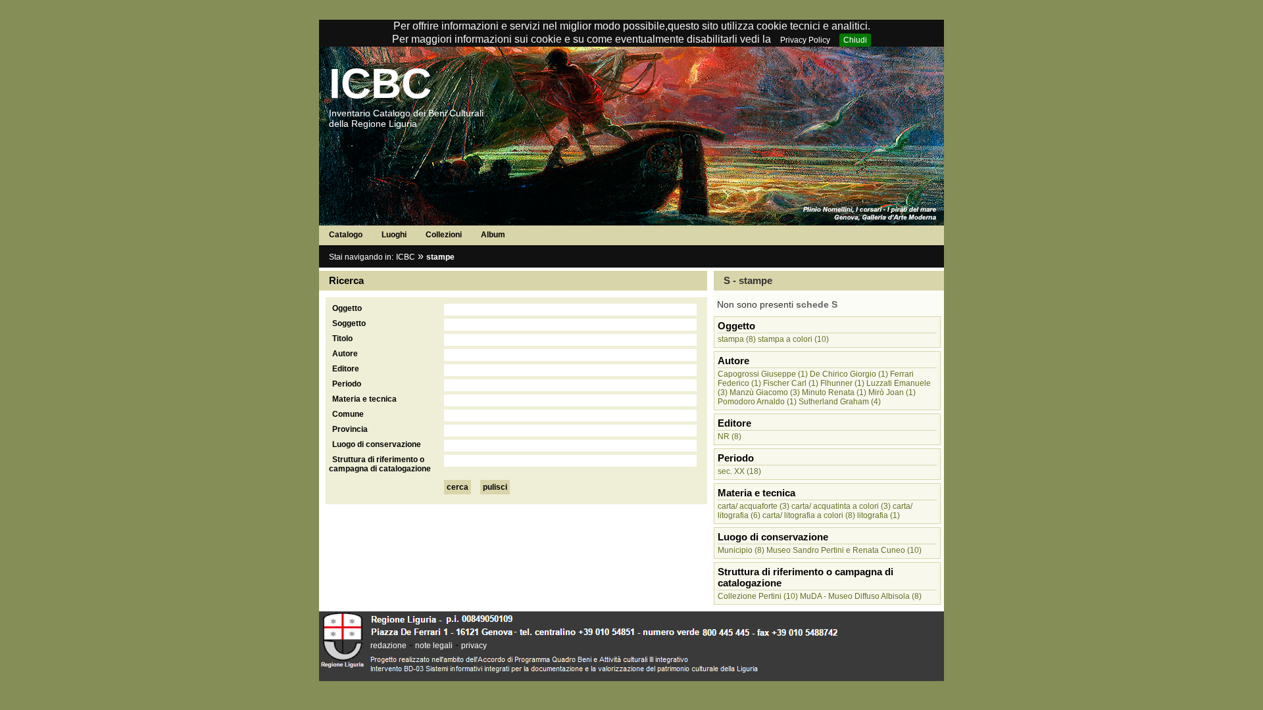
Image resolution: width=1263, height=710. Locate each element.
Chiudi (855, 40)
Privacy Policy (805, 40)
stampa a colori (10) (793, 339)
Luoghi (394, 234)
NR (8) (729, 436)
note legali (434, 645)
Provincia (350, 429)
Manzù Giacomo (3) (765, 392)
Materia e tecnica (364, 399)
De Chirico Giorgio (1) (849, 374)
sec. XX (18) (739, 471)
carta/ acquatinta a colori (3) (841, 506)
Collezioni (444, 234)
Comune (348, 414)
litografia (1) (878, 515)
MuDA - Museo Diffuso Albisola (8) (861, 596)
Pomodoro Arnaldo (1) (757, 401)
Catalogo (345, 234)
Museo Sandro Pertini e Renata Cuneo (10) (844, 550)
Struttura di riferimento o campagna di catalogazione (380, 464)
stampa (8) (737, 339)
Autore (345, 353)
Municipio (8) (741, 550)
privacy (474, 645)
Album (493, 234)
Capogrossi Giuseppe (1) (763, 374)
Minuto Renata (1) (834, 392)
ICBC (380, 83)
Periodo (346, 384)
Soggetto (349, 323)
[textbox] (570, 310)
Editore (345, 368)
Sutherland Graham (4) (840, 401)
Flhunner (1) (842, 383)
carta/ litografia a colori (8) (808, 515)
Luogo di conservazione (376, 444)
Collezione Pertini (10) (758, 596)
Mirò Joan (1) (892, 392)
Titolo (342, 338)
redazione (388, 645)
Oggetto (347, 308)
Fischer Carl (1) (790, 383)
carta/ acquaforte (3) (753, 506)
